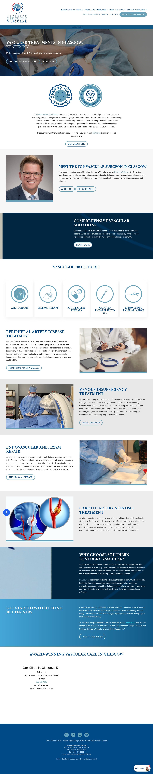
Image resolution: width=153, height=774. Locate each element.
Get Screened (85, 189)
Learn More (83, 244)
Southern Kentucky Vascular (47, 114)
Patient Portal (95, 741)
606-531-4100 (41, 682)
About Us (66, 189)
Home (48, 741)
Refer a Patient (84, 741)
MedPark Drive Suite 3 (77, 750)
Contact (114, 14)
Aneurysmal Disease (20, 477)
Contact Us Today (92, 636)
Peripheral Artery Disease (24, 367)
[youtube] (86, 735)
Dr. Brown (83, 579)
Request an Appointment (133, 14)
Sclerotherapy (48, 308)
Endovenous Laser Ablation (133, 309)
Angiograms (19, 308)
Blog (76, 741)
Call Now (48, 61)
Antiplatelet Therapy (76, 309)
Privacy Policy (56, 741)
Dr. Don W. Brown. (121, 172)
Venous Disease (91, 422)
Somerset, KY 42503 (76, 752)
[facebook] (66, 735)
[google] (80, 735)
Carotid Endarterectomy (105, 310)
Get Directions (76, 143)
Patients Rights (68, 741)
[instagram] (73, 735)
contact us (96, 133)
